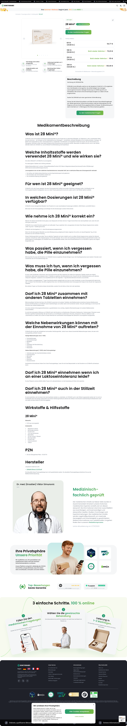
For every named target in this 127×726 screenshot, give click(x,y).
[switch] (122, 720)
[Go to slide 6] (47, 55)
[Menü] (125, 716)
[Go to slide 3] (41, 55)
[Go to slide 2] (39, 55)
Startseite (18, 14)
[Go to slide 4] (43, 55)
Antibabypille (34, 14)
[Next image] (61, 38)
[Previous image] (24, 38)
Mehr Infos (45, 721)
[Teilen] (112, 20)
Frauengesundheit (26, 14)
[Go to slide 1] (37, 55)
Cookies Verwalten (79, 716)
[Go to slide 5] (45, 55)
